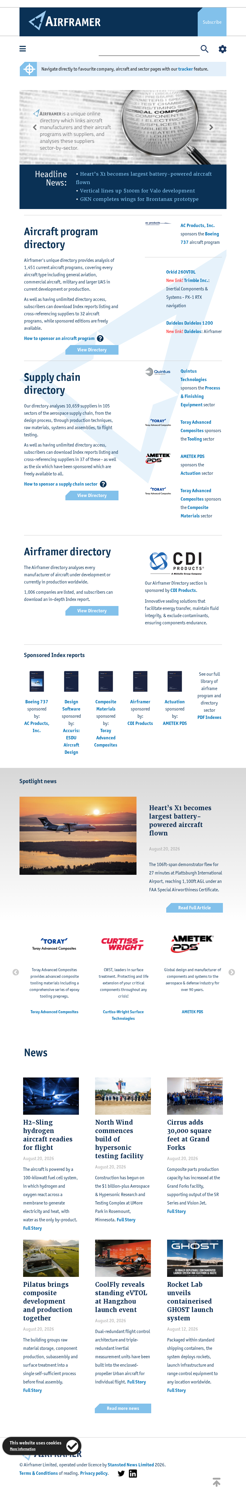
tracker (185, 69)
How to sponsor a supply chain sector (61, 484)
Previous (15, 972)
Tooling (195, 439)
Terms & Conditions (39, 1473)
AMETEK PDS (193, 456)
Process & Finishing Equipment (200, 396)
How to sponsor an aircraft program (59, 338)
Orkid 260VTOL (181, 272)
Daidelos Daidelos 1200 (189, 323)
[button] (35, 127)
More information (22, 1449)
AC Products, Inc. (198, 225)
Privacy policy (93, 1473)
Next (231, 972)
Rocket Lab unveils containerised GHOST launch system (190, 1301)
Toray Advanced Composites (105, 738)
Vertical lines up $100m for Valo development (137, 191)
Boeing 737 (36, 702)
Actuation (191, 473)
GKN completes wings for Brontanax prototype (139, 199)
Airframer (140, 702)
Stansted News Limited (131, 1465)
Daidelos (192, 331)
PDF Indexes (209, 717)
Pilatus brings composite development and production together (48, 1301)
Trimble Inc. (196, 280)
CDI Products (183, 590)
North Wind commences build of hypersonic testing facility (119, 1139)
